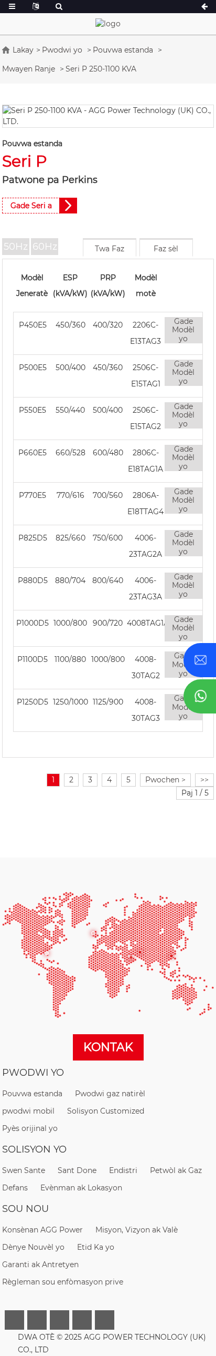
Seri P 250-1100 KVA (101, 69)
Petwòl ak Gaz (176, 1170)
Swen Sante (23, 1170)
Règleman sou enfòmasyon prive (62, 1282)
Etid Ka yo (95, 1247)
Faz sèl (166, 248)
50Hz (16, 246)
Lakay (23, 50)
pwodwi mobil (28, 1111)
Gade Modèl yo (183, 330)
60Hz (45, 246)
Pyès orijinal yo (30, 1128)
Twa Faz (109, 248)
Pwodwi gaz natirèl (110, 1093)
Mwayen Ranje (28, 69)
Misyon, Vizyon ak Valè (136, 1230)
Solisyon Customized (105, 1111)
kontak (108, 1047)
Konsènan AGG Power (42, 1230)
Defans (15, 1187)
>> (204, 779)
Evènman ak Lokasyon (81, 1187)
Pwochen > (165, 779)
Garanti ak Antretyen (40, 1264)
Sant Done (77, 1170)
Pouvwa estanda (123, 50)
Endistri (123, 1170)
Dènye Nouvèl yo (33, 1247)
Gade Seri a (31, 205)
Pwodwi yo (62, 50)
